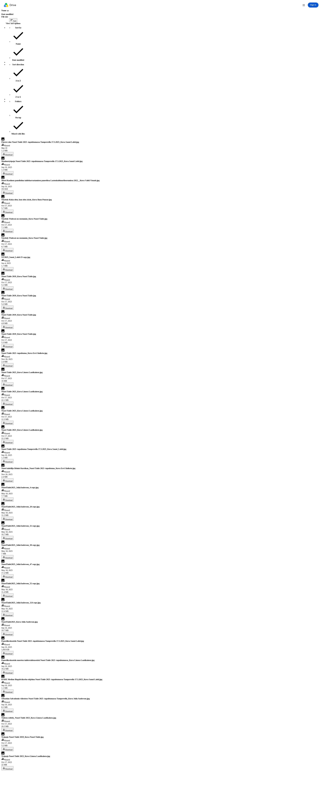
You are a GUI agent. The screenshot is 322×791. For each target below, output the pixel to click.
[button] (303, 5)
